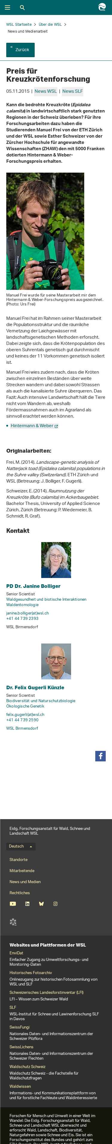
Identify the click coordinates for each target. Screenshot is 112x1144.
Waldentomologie (22, 605)
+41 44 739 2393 (22, 618)
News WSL (46, 91)
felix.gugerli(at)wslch (25, 715)
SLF (13, 922)
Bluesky (41, 904)
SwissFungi (20, 1027)
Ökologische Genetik (25, 706)
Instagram (55, 904)
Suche (22, 7)
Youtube (13, 904)
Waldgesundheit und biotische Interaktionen (46, 599)
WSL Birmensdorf (22, 728)
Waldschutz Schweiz (27, 1067)
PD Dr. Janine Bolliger (33, 586)
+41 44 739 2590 (22, 720)
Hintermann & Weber (32, 426)
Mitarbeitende (22, 871)
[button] (100, 756)
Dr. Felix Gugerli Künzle (35, 687)
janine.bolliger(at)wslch (27, 613)
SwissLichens (21, 1047)
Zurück (22, 50)
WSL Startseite (19, 24)
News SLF (72, 91)
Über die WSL (50, 24)
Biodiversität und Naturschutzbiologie (40, 701)
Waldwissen (20, 1086)
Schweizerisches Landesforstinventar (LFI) (46, 993)
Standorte (18, 859)
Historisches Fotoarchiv (31, 973)
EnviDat (16, 953)
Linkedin (27, 904)
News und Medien (25, 882)
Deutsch (16, 847)
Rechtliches (20, 893)
